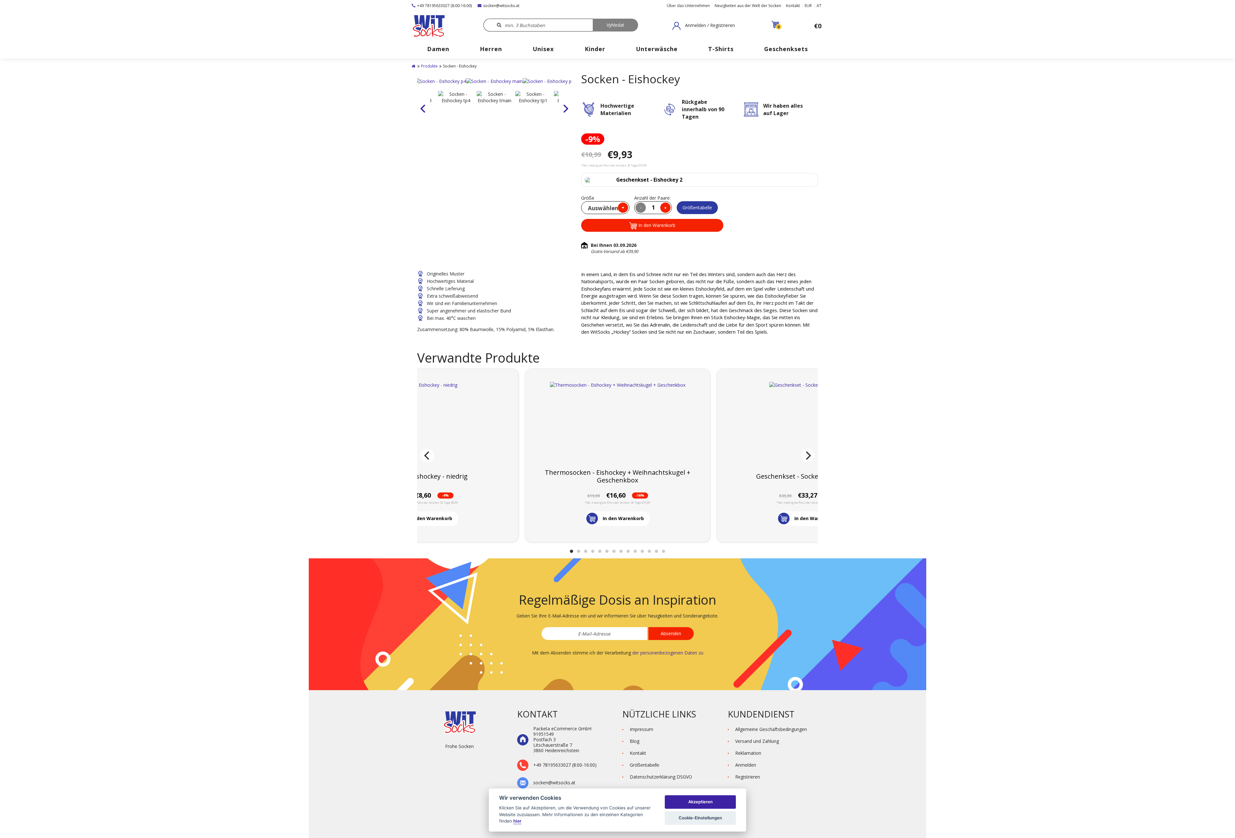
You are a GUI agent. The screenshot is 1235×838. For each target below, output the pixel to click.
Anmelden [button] (745, 765)
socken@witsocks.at (501, 5)
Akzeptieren (700, 801)
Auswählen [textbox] (603, 208)
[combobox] (605, 207)
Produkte (429, 66)
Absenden (671, 633)
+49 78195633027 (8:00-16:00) (444, 5)
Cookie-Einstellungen (700, 817)
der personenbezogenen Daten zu (667, 653)
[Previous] (427, 455)
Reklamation (748, 753)
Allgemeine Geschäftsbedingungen (771, 729)
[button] (703, 26)
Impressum (641, 729)
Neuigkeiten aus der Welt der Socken (748, 5)
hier (517, 821)
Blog (634, 741)
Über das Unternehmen (688, 5)
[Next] (807, 455)
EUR (808, 5)
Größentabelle (697, 207)
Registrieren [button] (747, 777)
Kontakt (793, 5)
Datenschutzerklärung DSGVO (661, 777)
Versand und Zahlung (757, 741)
